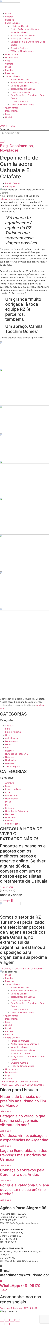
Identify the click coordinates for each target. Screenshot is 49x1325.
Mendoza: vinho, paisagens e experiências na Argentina (24, 1137)
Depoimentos (11, 57)
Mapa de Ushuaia (19, 32)
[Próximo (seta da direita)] (7, 1324)
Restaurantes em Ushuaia (22, 35)
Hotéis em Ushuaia (19, 26)
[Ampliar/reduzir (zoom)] (2, 1320)
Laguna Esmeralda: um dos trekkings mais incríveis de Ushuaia (23, 1155)
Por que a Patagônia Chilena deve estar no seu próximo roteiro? (24, 1189)
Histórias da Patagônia (16, 754)
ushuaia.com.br (7, 199)
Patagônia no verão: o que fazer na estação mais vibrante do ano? (22, 1120)
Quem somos (11, 54)
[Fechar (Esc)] (17, 1320)
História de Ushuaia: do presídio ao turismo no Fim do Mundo (23, 1101)
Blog (7, 60)
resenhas (9, 763)
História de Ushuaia (20, 38)
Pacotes (9, 16)
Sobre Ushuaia (12, 23)
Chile (7, 735)
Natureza (9, 757)
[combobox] (24, 133)
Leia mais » (5, 1111)
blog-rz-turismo (13, 732)
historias (9, 750)
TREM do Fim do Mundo (22, 51)
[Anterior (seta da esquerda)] (2, 1324)
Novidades (9, 150)
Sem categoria (12, 766)
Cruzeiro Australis (19, 48)
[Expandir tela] (7, 1320)
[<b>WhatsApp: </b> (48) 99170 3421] (1, 1281)
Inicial (8, 13)
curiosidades (11, 738)
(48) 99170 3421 (20, 1287)
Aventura (9, 725)
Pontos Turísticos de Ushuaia (24, 29)
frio (7, 747)
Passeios (9, 19)
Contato (9, 63)
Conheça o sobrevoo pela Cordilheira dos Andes (22, 1172)
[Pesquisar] (2, 141)
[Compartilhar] (12, 1320)
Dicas (8, 744)
